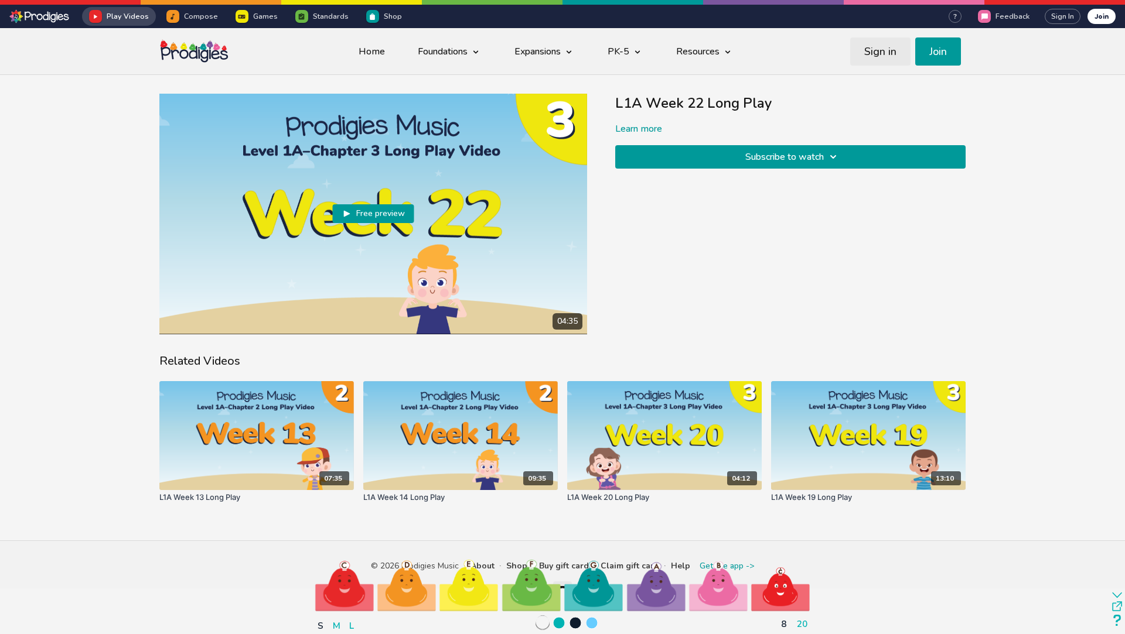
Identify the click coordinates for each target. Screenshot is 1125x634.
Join (1102, 16)
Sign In (1062, 16)
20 (802, 624)
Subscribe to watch (784, 156)
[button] (344, 585)
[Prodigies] (39, 16)
